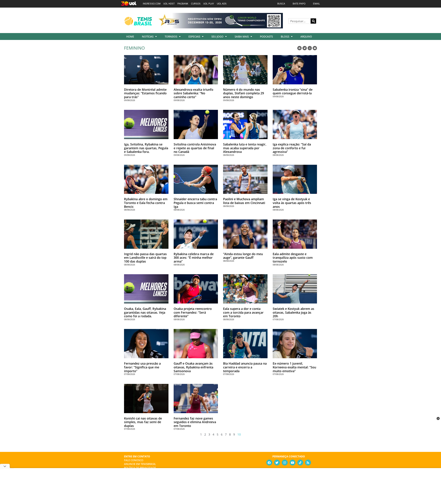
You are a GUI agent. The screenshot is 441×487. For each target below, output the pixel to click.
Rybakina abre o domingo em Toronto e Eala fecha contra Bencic (145, 202)
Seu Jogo (217, 36)
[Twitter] (277, 462)
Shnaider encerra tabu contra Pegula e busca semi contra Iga (195, 202)
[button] (299, 48)
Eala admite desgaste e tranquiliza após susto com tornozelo (293, 257)
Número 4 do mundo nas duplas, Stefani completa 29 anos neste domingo (243, 93)
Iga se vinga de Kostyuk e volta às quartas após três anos (292, 202)
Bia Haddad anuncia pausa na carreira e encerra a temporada (245, 367)
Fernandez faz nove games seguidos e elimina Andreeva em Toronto (195, 422)
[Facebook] (269, 462)
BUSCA (281, 3)
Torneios (171, 36)
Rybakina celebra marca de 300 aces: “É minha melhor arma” (194, 257)
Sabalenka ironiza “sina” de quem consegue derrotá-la (292, 91)
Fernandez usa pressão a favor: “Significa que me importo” (142, 367)
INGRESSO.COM (152, 3)
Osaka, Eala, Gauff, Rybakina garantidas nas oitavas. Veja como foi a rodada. (145, 312)
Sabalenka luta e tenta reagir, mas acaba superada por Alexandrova (244, 148)
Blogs (285, 36)
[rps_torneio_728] (220, 27)
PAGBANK (182, 3)
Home (130, 36)
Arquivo (306, 36)
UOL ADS (222, 3)
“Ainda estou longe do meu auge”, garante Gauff (243, 256)
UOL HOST (169, 3)
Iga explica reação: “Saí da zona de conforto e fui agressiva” (292, 148)
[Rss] (308, 462)
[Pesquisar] (313, 21)
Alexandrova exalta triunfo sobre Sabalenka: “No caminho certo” (193, 93)
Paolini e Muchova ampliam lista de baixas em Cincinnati (244, 201)
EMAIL (316, 3)
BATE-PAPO (299, 3)
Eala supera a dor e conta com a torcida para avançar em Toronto (243, 312)
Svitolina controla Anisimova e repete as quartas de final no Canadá (195, 148)
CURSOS (196, 3)
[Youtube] (292, 462)
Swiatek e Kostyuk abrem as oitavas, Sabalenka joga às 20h (293, 312)
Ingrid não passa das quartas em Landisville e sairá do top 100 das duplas (145, 257)
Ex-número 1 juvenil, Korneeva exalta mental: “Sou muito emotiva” (294, 367)
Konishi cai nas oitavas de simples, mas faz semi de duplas (143, 422)
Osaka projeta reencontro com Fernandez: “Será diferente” (193, 312)
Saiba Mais (242, 36)
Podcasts (266, 36)
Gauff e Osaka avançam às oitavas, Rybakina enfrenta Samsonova (193, 367)
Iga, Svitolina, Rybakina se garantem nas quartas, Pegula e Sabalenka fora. (146, 148)
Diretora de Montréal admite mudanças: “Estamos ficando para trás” (145, 93)
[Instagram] (285, 462)
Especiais (194, 36)
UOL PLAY (208, 3)
